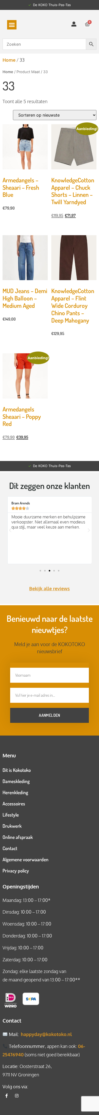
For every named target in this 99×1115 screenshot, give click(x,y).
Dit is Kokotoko (17, 770)
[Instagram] (17, 1096)
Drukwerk (12, 826)
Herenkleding (15, 792)
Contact (10, 848)
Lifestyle (11, 814)
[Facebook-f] (7, 1096)
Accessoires (14, 803)
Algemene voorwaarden (25, 859)
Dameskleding (16, 781)
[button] (12, 25)
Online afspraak (18, 837)
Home (9, 60)
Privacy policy (16, 870)
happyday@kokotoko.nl (46, 1034)
